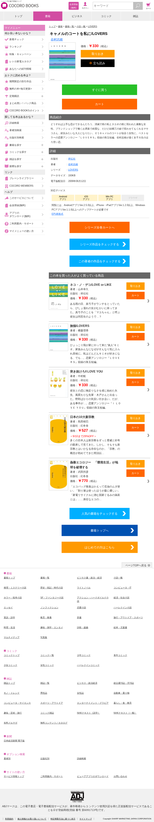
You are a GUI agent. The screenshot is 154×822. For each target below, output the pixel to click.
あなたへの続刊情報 (20, 68)
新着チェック (16, 39)
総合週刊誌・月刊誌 (124, 683)
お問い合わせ (120, 776)
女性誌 (80, 693)
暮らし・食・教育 (123, 703)
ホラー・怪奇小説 (13, 597)
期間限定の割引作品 (20, 81)
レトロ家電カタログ (20, 61)
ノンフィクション (49, 607)
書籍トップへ (100, 530)
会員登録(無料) (17, 205)
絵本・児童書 (120, 627)
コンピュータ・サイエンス (17, 703)
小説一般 (118, 577)
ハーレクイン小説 (123, 607)
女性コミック (47, 665)
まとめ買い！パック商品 (22, 103)
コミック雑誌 (47, 713)
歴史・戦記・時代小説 (51, 587)
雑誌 (135, 16)
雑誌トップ (9, 683)
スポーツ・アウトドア (51, 703)
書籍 (47, 16)
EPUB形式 (57, 214)
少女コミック (10, 665)
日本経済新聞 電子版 (14, 740)
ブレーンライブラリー (21, 178)
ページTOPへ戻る (135, 565)
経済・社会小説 (121, 597)
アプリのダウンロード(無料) (19, 214)
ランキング (15, 46)
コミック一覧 (47, 655)
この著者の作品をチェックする (100, 261)
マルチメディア (12, 637)
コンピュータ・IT (122, 587)
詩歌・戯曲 (82, 627)
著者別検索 (15, 130)
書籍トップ (9, 577)
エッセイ (8, 607)
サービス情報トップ (14, 776)
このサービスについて (21, 198)
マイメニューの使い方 (21, 231)
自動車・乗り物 (121, 693)
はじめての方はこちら (100, 547)
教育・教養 (46, 617)
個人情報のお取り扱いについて (31, 819)
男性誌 (43, 693)
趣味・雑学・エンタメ (51, 627)
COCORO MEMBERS (21, 185)
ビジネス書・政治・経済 (89, 577)
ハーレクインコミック (88, 665)
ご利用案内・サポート (21, 223)
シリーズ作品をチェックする (99, 244)
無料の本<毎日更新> (20, 88)
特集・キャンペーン (20, 54)
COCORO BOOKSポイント (24, 110)
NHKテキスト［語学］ (88, 713)
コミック (106, 16)
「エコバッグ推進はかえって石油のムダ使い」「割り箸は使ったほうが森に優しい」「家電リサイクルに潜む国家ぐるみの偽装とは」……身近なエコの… (95, 493)
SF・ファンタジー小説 (51, 597)
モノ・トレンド (12, 693)
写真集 (43, 637)
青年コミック (120, 655)
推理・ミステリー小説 (15, 587)
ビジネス (77, 16)
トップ (18, 16)
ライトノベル (84, 587)
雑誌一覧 (44, 683)
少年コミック (84, 655)
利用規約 (9, 819)
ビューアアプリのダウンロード (93, 776)
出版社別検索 (16, 137)
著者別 (7, 758)
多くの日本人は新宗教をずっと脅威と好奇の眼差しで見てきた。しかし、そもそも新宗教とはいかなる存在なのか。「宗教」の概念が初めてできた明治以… (95, 445)
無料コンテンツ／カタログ (53, 723)
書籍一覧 (44, 577)
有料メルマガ (10, 723)
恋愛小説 (81, 607)
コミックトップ (12, 655)
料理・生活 (9, 627)
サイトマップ (85, 819)
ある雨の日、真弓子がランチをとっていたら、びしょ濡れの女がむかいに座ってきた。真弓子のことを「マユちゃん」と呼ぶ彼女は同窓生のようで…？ (95, 310)
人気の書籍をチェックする (100, 513)
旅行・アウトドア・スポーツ (128, 617)
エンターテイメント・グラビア (93, 703)
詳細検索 (14, 122)
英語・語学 (9, 617)
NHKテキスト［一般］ (125, 713)
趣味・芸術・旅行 (13, 713)
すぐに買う (99, 89)
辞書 (79, 617)
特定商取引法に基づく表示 (63, 819)
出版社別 (44, 758)
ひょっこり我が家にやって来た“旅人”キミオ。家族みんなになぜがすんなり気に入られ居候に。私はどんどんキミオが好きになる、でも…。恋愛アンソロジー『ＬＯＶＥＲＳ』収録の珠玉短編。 (95, 353)
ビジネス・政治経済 (87, 683)
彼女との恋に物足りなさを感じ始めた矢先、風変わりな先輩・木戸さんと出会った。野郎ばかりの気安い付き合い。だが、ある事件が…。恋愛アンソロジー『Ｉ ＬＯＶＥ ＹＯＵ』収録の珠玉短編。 (95, 399)
